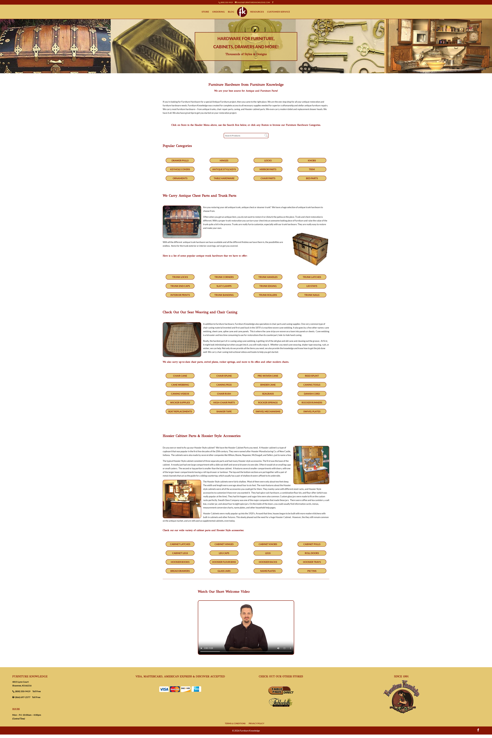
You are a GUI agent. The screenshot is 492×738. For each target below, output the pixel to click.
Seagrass (268, 393)
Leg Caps (224, 553)
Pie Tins (311, 570)
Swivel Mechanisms (268, 411)
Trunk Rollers (268, 295)
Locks (268, 160)
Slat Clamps (224, 286)
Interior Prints (180, 295)
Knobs (312, 160)
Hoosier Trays (312, 562)
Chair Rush (224, 393)
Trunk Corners (224, 277)
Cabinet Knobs (268, 544)
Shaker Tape (224, 411)
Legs (268, 553)
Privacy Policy (256, 723)
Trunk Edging (268, 286)
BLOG (231, 12)
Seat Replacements (180, 411)
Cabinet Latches (180, 544)
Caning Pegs (224, 384)
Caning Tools (311, 384)
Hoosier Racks (268, 562)
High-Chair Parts (224, 402)
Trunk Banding (224, 295)
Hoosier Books (180, 562)
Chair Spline (224, 375)
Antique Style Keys (224, 169)
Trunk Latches (312, 277)
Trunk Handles (268, 277)
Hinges (224, 160)
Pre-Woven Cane (268, 375)
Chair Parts (268, 178)
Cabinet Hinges (224, 544)
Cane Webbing (180, 384)
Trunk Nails (311, 295)
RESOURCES (257, 12)
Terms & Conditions (235, 723)
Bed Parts (312, 178)
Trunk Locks (180, 277)
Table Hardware (224, 178)
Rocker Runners (312, 402)
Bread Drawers (180, 570)
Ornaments (180, 178)
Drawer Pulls (180, 160)
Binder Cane (268, 384)
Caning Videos (180, 393)
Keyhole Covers (180, 169)
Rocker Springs (268, 402)
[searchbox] (246, 135)
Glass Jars (224, 570)
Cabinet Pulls (311, 544)
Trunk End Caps (180, 286)
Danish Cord (312, 393)
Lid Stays (311, 286)
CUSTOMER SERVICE (278, 12)
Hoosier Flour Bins (224, 562)
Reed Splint (312, 375)
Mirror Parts (268, 169)
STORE (205, 12)
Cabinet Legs (180, 553)
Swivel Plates (311, 411)
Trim (312, 169)
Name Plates (268, 570)
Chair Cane (180, 375)
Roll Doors (312, 553)
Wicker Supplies (180, 402)
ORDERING (218, 12)
